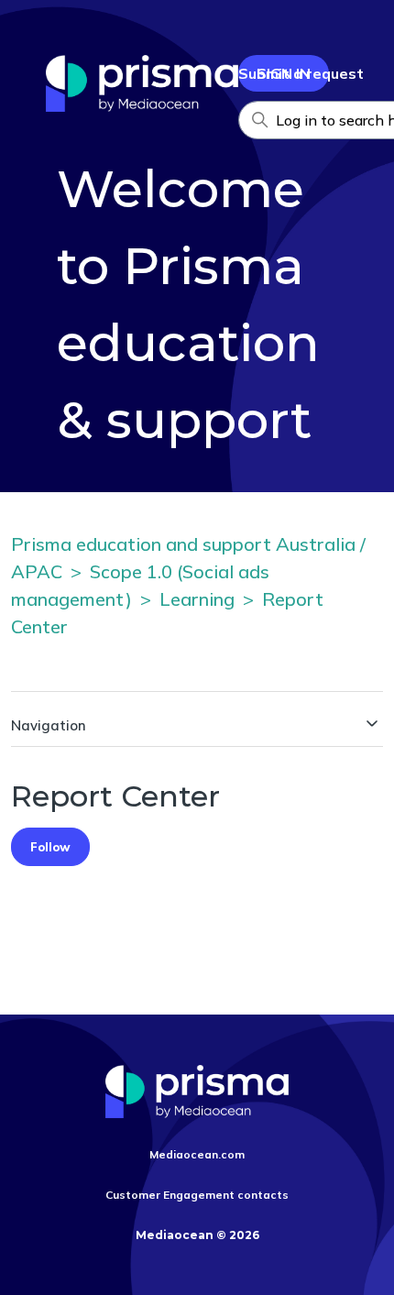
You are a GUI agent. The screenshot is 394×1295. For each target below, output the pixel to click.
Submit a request (301, 73)
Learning (197, 598)
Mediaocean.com (197, 1154)
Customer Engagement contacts (197, 1195)
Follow (50, 847)
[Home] (142, 106)
